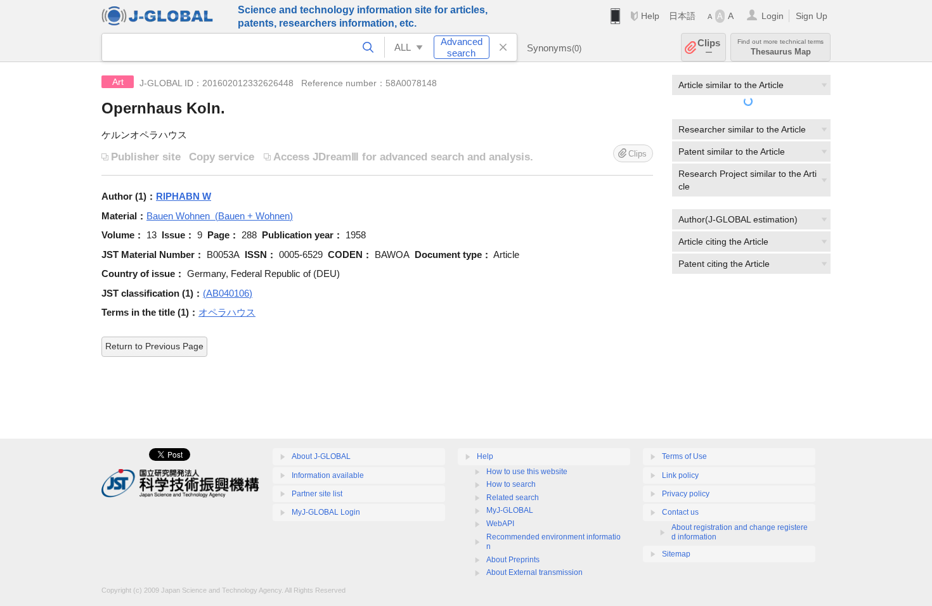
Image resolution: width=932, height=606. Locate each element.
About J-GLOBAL (321, 456)
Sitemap (676, 554)
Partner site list (317, 493)
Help (650, 16)
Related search (512, 497)
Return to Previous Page (154, 346)
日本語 (682, 16)
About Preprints (513, 559)
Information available (328, 475)
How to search (511, 484)
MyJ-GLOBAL (509, 510)
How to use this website (526, 471)
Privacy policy (685, 493)
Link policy (680, 475)
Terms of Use (684, 456)
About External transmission (534, 572)
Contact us (680, 512)
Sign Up (811, 16)
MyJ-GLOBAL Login (326, 512)
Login (772, 16)
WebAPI (500, 523)
